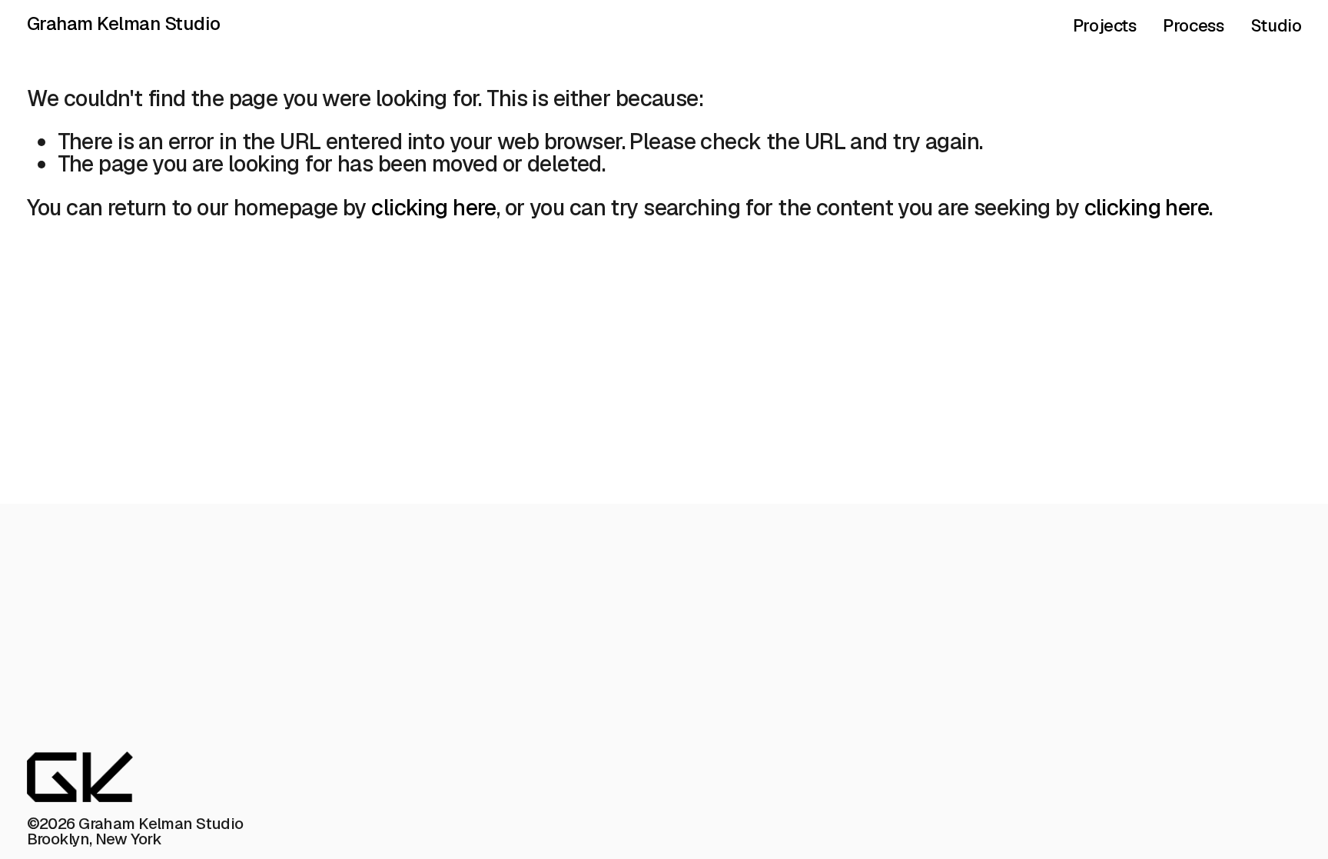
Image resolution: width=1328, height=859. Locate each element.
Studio (1276, 25)
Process (1193, 25)
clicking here (433, 207)
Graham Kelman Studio (124, 23)
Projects (1105, 25)
